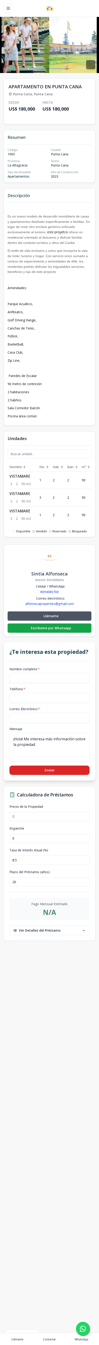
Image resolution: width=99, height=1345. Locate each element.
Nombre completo (24, 669)
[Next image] (90, 45)
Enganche (16, 828)
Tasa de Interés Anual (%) (28, 850)
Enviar (50, 770)
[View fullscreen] (90, 64)
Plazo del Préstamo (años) (29, 872)
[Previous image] (8, 45)
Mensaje (15, 729)
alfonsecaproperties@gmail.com (49, 604)
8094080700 (49, 592)
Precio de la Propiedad (26, 806)
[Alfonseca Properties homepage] (49, 8)
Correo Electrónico (24, 709)
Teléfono (17, 689)
